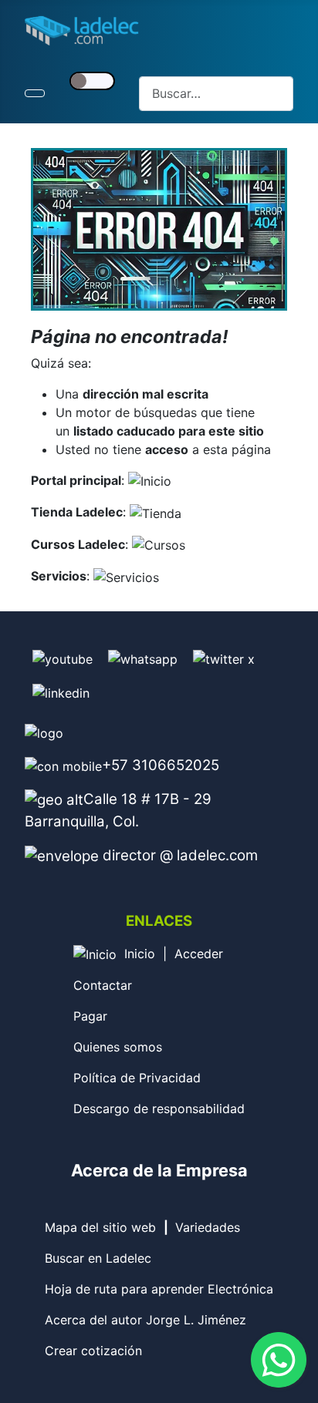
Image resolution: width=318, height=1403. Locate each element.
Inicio (139, 953)
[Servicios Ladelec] (126, 576)
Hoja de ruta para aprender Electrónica (159, 1289)
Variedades (207, 1227)
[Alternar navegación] (35, 93)
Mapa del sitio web (100, 1227)
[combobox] (216, 93)
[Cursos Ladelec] (158, 544)
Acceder (198, 953)
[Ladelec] (149, 480)
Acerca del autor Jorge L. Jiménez (145, 1319)
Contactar (102, 985)
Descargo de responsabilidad (159, 1108)
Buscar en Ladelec (98, 1258)
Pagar (90, 1016)
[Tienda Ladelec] (155, 512)
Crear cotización (93, 1350)
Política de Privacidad (137, 1077)
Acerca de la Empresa (159, 1170)
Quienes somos (117, 1047)
